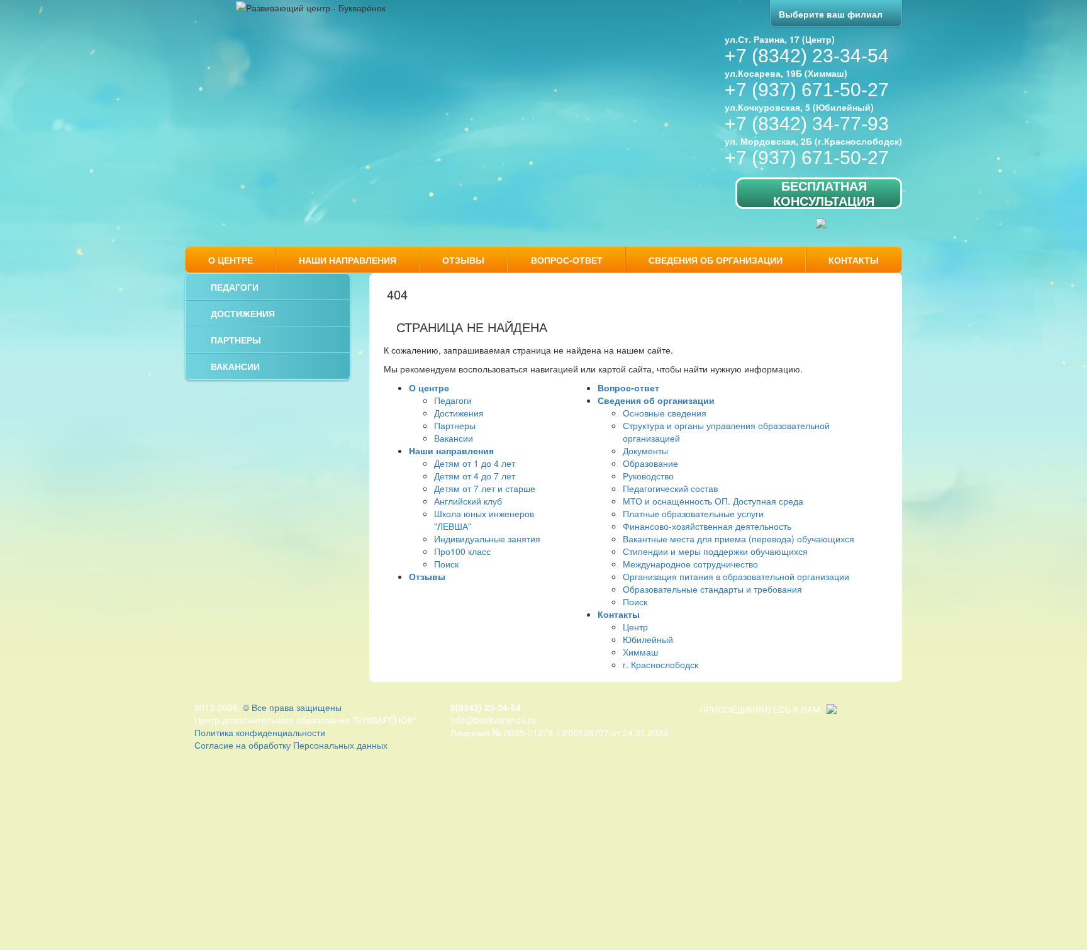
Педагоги (235, 287)
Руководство (648, 475)
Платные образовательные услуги (693, 513)
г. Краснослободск (660, 664)
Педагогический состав (670, 488)
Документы (645, 450)
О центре (230, 260)
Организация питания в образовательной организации (736, 576)
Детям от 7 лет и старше (484, 488)
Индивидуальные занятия (487, 538)
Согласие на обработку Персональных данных (290, 745)
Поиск (446, 563)
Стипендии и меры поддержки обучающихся (715, 551)
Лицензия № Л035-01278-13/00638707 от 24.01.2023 (559, 732)
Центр (635, 626)
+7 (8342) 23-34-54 (807, 55)
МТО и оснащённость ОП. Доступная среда (713, 501)
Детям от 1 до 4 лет (474, 463)
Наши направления (347, 260)
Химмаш (640, 651)
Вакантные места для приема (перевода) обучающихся (738, 538)
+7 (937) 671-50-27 (807, 89)
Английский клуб (468, 501)
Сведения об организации (716, 260)
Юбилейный (648, 639)
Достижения (243, 313)
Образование (650, 463)
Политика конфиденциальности (259, 732)
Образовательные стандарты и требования (712, 589)
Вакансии (235, 366)
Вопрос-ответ (567, 260)
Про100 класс (462, 551)
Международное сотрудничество (690, 563)
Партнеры (236, 339)
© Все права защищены (292, 707)
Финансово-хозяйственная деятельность (707, 526)
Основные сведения (664, 412)
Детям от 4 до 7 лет (474, 475)
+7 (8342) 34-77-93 (807, 123)
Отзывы (463, 260)
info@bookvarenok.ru (493, 719)
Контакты (853, 260)
